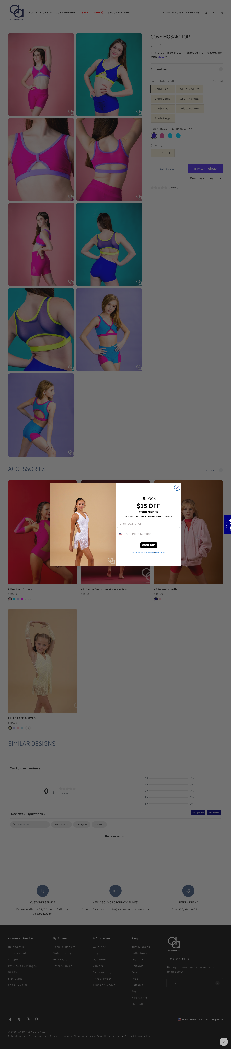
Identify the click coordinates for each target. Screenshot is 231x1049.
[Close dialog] (177, 488)
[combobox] (123, 534)
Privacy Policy (160, 552)
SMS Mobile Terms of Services (143, 552)
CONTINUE (148, 545)
